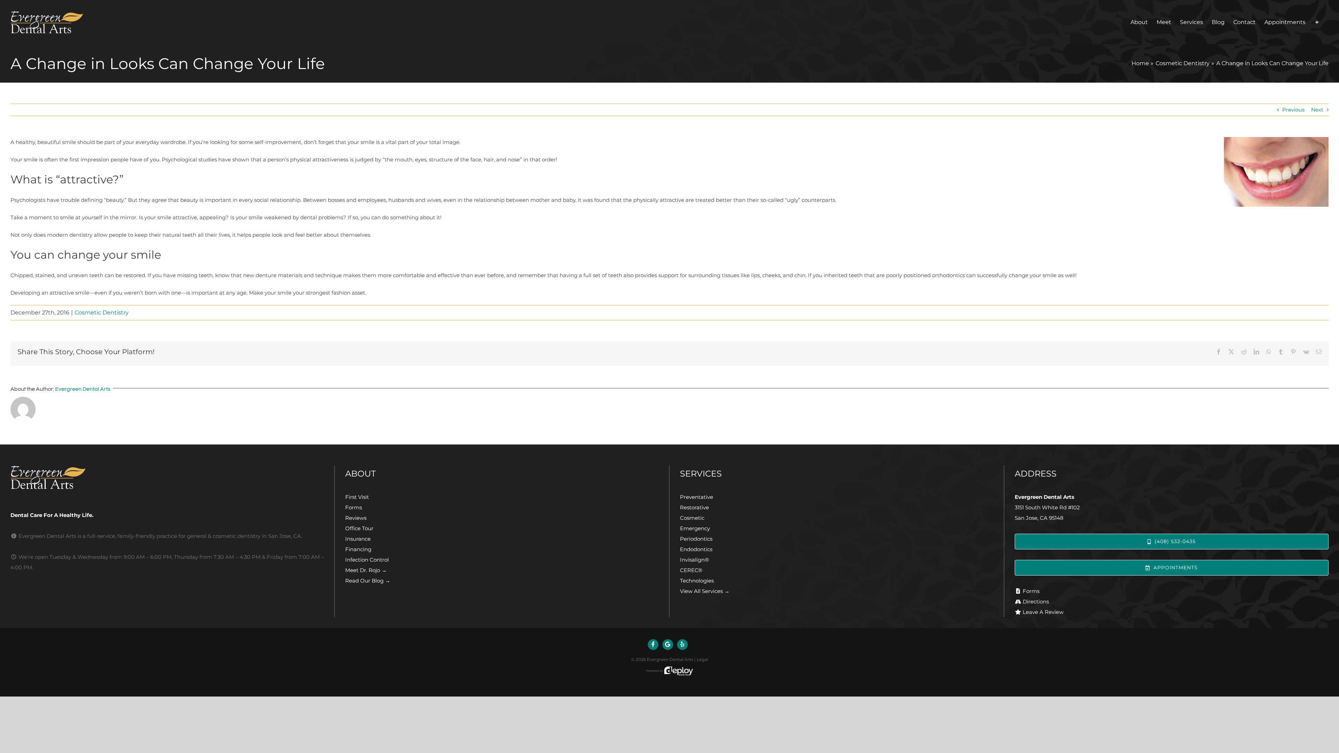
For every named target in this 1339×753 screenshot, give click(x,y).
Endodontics (696, 549)
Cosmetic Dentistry (102, 312)
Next (1317, 109)
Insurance (358, 538)
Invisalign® (694, 559)
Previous (1293, 109)
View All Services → (704, 591)
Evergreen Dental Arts (83, 389)
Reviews (355, 518)
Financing (358, 549)
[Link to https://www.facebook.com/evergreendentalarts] (653, 644)
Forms (353, 507)
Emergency (695, 528)
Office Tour (359, 528)
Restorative (694, 507)
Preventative (696, 497)
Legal (702, 659)
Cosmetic (692, 518)
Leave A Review (1043, 612)
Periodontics (696, 538)
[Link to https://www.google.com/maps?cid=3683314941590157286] (667, 644)
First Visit (357, 497)
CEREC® (691, 570)
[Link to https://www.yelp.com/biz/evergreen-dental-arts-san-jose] (682, 644)
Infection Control (367, 559)
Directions (1036, 601)
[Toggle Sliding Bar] (1317, 22)
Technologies (697, 580)
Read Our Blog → (367, 580)
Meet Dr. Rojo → (366, 570)
